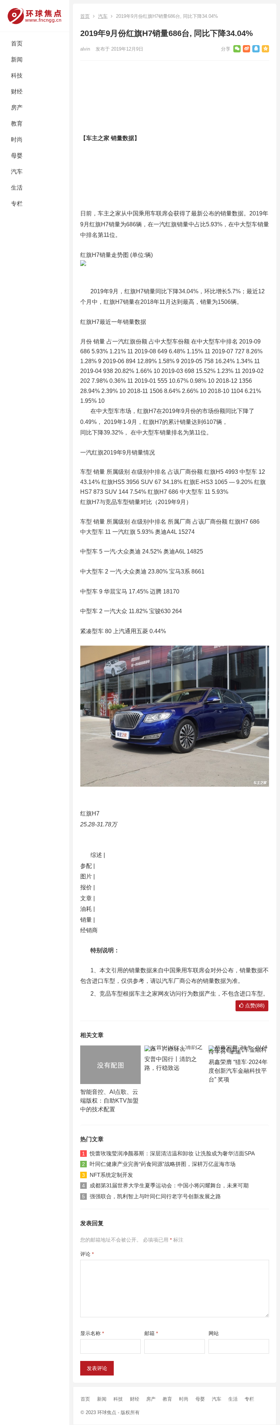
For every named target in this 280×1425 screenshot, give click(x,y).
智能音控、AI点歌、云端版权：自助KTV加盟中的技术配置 (109, 1100)
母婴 (17, 155)
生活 (17, 187)
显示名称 (92, 1333)
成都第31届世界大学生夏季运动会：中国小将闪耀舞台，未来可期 (169, 1185)
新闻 (17, 59)
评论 (87, 1254)
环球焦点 (106, 1412)
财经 (17, 91)
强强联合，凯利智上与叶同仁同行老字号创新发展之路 (155, 1196)
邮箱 (151, 1333)
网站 (214, 1333)
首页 (17, 43)
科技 (17, 75)
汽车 (17, 171)
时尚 (17, 139)
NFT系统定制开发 (111, 1175)
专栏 (17, 204)
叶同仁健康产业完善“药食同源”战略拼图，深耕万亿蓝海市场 (163, 1164)
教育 (17, 123)
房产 (17, 107)
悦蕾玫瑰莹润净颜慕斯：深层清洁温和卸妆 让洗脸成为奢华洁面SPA (172, 1153)
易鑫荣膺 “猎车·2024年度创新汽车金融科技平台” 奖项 (238, 1071)
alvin (85, 49)
